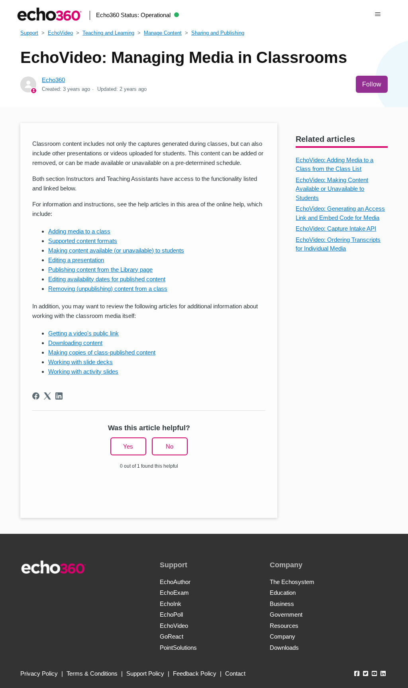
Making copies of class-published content (101, 352)
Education (283, 592)
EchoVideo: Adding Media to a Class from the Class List (334, 164)
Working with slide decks (80, 362)
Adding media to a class (79, 231)
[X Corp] (47, 396)
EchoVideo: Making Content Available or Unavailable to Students (332, 188)
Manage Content (163, 33)
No (169, 446)
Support (29, 33)
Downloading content (75, 342)
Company (282, 636)
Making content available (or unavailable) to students (116, 250)
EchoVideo (60, 33)
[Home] (49, 14)
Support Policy (145, 673)
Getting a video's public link (83, 333)
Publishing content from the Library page (100, 269)
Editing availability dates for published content (106, 279)
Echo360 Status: (133, 15)
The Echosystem (292, 581)
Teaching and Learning (108, 33)
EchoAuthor (175, 581)
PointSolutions (178, 647)
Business (282, 603)
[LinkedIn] (59, 396)
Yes (128, 446)
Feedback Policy (194, 673)
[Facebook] (35, 396)
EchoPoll (171, 614)
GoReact (171, 636)
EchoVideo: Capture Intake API (336, 228)
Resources (284, 625)
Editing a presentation (76, 260)
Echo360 (53, 79)
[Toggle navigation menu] (377, 14)
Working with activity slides (83, 371)
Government (286, 614)
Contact (235, 673)
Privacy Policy (39, 673)
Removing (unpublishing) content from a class (107, 288)
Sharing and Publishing (217, 33)
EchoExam (174, 592)
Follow (371, 84)
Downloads (284, 647)
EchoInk (170, 603)
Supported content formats (82, 240)
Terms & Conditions (92, 673)
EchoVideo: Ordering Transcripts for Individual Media (338, 244)
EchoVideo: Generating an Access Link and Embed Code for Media (340, 213)
